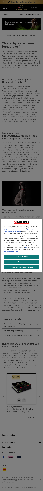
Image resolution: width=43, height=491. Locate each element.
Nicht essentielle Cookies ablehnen (21, 267)
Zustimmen (21, 262)
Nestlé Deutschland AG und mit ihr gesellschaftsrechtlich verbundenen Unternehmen (19, 229)
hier (26, 247)
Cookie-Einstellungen (21, 256)
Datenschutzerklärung (11, 251)
